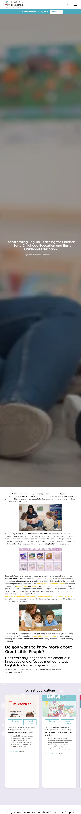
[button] (68, 4)
